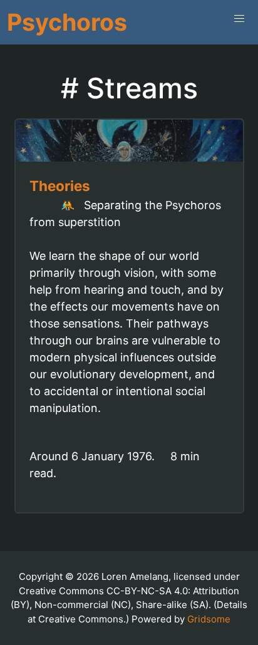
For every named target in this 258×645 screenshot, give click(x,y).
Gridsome (208, 619)
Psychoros (67, 22)
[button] (239, 19)
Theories (59, 185)
